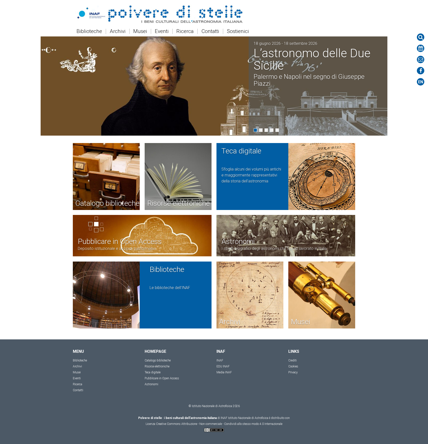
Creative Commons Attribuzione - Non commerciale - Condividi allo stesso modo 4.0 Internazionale (219, 424)
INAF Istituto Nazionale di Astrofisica (244, 418)
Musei (140, 31)
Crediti (292, 360)
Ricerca (185, 31)
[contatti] (420, 59)
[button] (255, 130)
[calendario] (420, 48)
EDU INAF (223, 366)
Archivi (118, 31)
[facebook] (420, 70)
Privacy (293, 372)
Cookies (293, 366)
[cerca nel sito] (420, 37)
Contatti (210, 31)
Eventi (162, 31)
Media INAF (224, 372)
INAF (219, 360)
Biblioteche (89, 31)
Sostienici (238, 31)
